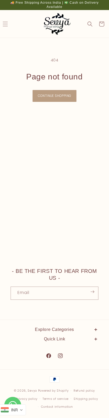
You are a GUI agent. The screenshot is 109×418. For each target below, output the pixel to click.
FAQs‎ (16, 383)
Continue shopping (54, 95)
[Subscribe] (92, 292)
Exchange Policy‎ (27, 359)
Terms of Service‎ (27, 407)
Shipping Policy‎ (26, 371)
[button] (90, 24)
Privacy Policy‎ (24, 395)
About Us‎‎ (20, 347)
